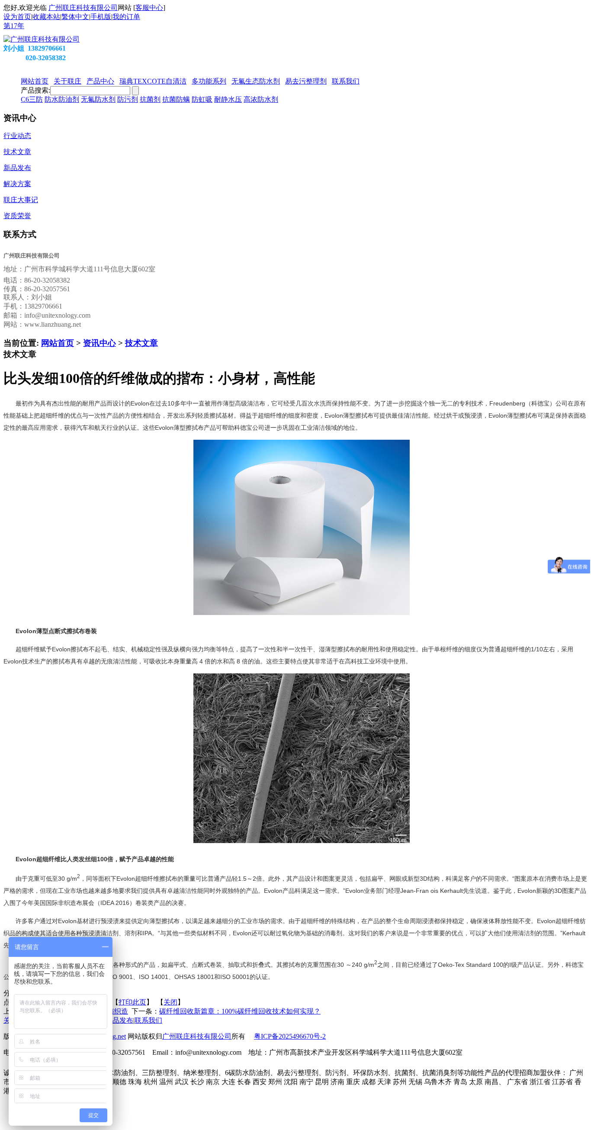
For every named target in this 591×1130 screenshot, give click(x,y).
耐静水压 (228, 99)
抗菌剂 (150, 99)
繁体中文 (75, 16)
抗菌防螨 (176, 99)
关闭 (170, 1002)
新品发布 (119, 1020)
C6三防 (32, 99)
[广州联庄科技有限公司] (41, 39)
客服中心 (149, 7)
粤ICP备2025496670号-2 (290, 1036)
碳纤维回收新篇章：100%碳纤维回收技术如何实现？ (240, 1011)
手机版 (100, 16)
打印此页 (132, 1002)
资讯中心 (99, 343)
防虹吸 (202, 99)
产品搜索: (35, 90)
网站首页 (57, 343)
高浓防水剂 (261, 99)
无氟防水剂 (98, 99)
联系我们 (148, 1020)
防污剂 (127, 99)
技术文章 (141, 343)
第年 (13, 25)
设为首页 (17, 16)
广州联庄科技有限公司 (83, 7)
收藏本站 (46, 16)
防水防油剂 (62, 99)
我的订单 (126, 16)
